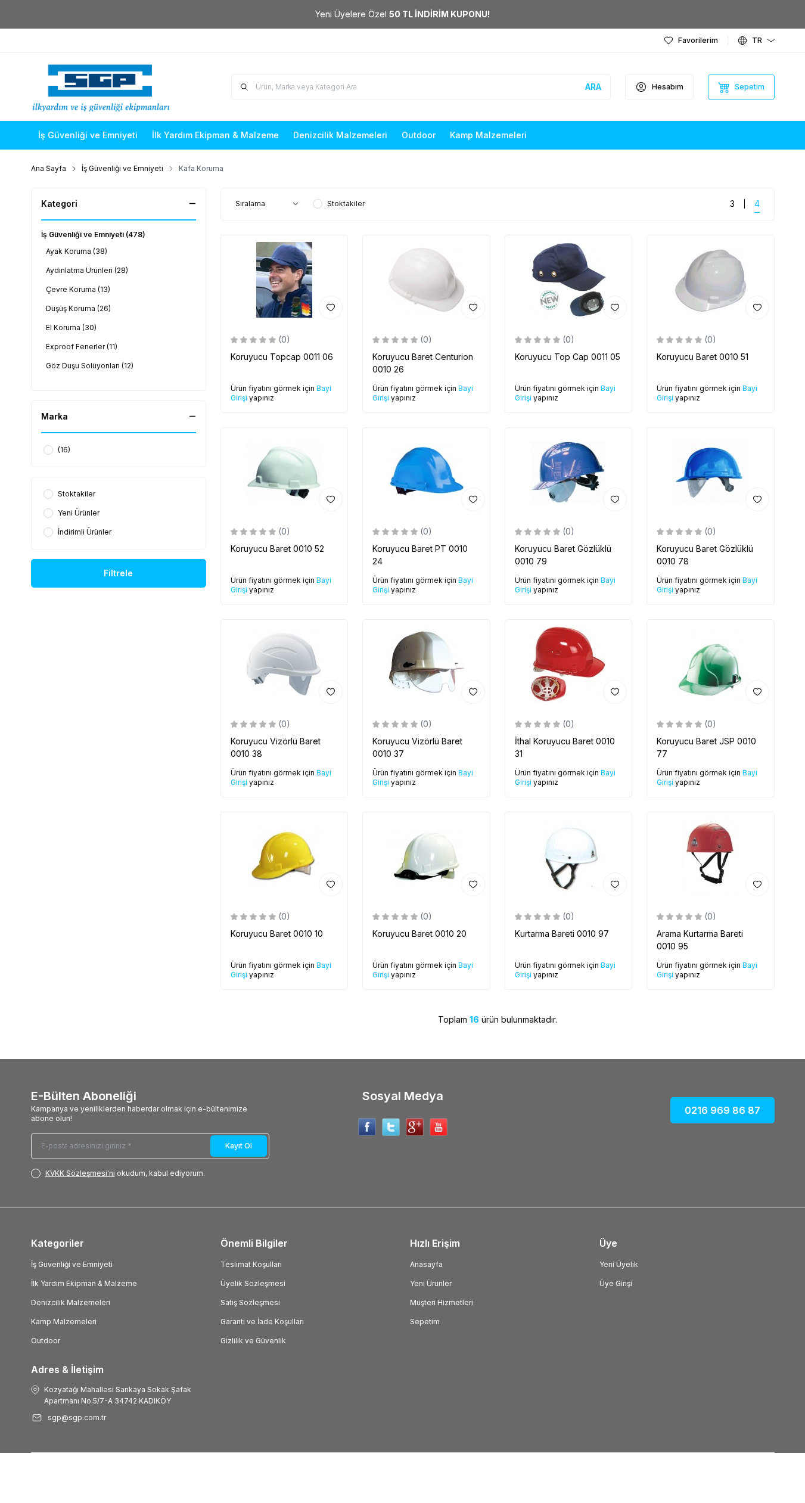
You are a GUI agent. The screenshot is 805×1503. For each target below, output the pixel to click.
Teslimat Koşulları (251, 1264)
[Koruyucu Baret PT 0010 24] (426, 472)
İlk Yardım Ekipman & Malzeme (84, 1283)
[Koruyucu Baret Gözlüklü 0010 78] (710, 472)
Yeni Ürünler (431, 1283)
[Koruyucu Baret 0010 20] (426, 856)
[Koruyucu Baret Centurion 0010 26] (426, 279)
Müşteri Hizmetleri (441, 1302)
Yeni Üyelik (618, 1264)
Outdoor (45, 1340)
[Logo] (102, 87)
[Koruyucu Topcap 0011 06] (284, 279)
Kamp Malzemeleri (64, 1321)
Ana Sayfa (48, 168)
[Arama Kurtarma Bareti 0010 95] (710, 856)
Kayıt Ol (238, 1145)
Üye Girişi (615, 1283)
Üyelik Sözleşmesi (252, 1283)
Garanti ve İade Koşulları (262, 1321)
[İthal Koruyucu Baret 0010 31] (568, 664)
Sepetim (425, 1321)
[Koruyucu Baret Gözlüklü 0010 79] (568, 472)
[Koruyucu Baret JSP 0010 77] (710, 664)
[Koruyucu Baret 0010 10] (284, 856)
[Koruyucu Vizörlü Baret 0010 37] (426, 664)
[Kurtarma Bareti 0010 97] (568, 856)
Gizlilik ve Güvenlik (253, 1340)
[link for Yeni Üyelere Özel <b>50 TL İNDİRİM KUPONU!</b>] (402, 14)
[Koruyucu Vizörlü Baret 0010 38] (284, 664)
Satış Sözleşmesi (250, 1302)
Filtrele (118, 573)
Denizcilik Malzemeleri (70, 1302)
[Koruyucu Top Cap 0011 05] (568, 279)
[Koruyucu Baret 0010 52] (284, 472)
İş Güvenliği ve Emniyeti (122, 168)
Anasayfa (426, 1264)
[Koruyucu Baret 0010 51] (710, 279)
